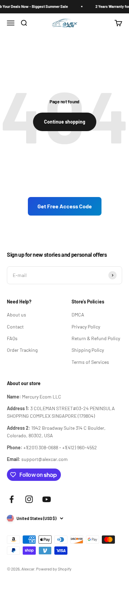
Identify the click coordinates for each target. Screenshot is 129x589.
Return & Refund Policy (96, 338)
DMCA (78, 314)
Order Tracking (22, 350)
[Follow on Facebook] (11, 499)
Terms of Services (90, 362)
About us (16, 314)
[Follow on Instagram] (29, 499)
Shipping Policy (88, 350)
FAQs (12, 338)
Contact (15, 327)
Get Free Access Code (64, 206)
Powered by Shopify (54, 568)
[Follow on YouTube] (46, 499)
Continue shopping (64, 122)
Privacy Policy (86, 327)
